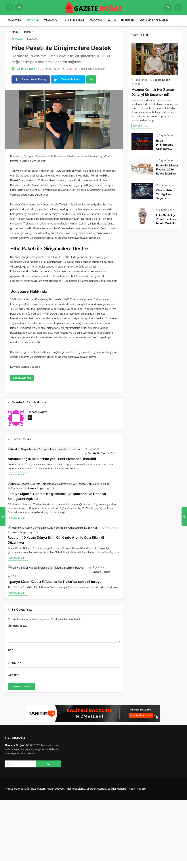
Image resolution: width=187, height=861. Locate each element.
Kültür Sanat (74, 20)
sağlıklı (112, 788)
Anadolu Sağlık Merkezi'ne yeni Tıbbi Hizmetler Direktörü (52, 459)
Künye (28, 32)
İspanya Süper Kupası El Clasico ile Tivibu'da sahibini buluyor (55, 582)
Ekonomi (32, 20)
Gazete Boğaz (26, 68)
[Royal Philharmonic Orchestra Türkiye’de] (142, 141)
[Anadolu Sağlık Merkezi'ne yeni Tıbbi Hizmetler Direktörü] (44, 448)
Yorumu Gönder (21, 686)
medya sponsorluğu (17, 788)
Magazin (96, 20)
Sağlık (112, 20)
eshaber (122, 788)
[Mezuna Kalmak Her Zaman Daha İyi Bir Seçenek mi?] (154, 58)
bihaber (91, 788)
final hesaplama (75, 788)
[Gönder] (168, 7)
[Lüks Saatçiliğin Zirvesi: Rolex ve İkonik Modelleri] (142, 215)
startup (101, 788)
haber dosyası (55, 788)
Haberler (127, 20)
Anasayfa (14, 20)
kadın (132, 788)
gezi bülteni (38, 788)
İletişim (13, 32)
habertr (141, 788)
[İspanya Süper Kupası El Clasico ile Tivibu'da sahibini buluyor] (46, 567)
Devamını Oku (17, 474)
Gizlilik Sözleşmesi (154, 20)
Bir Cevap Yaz (22, 377)
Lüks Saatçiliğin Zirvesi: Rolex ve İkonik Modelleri (167, 219)
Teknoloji (51, 20)
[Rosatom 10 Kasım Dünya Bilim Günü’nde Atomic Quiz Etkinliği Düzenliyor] (52, 527)
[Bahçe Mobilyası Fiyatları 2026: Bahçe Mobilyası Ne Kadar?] (142, 166)
